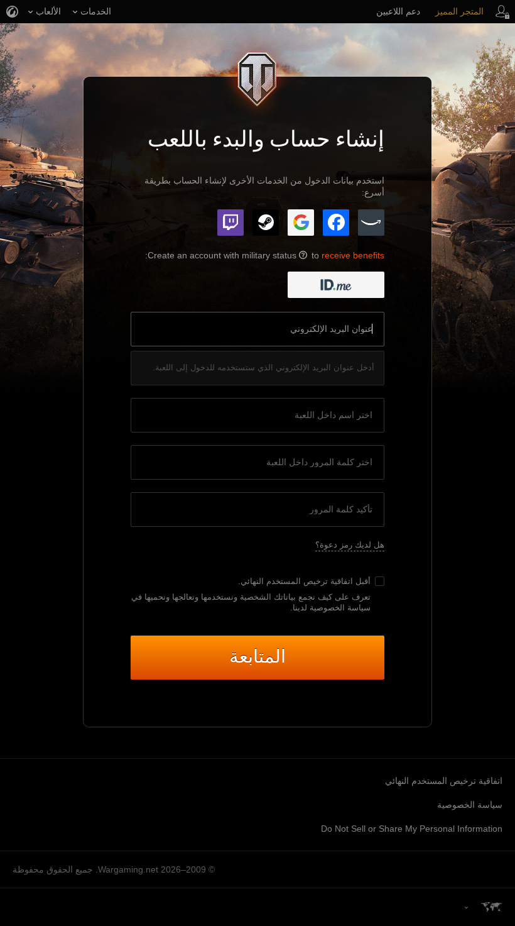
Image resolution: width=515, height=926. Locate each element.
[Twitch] (230, 222)
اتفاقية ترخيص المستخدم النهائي (297, 581)
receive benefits (353, 255)
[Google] (301, 222)
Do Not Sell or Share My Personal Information (411, 829)
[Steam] (265, 222)
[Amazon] (371, 222)
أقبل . (304, 581)
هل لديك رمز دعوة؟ (349, 544)
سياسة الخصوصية (469, 805)
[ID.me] (336, 285)
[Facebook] (336, 222)
